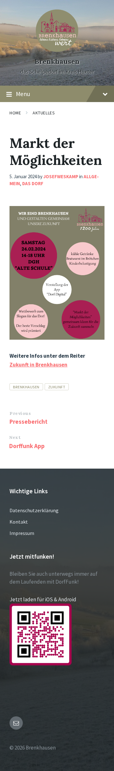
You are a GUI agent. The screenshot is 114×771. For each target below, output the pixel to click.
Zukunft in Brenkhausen (38, 364)
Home (15, 113)
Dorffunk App (27, 446)
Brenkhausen (57, 61)
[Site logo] (57, 49)
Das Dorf (32, 183)
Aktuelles (44, 113)
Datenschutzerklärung (34, 510)
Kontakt (19, 522)
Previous (20, 413)
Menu (23, 94)
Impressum (22, 533)
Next (15, 437)
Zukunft (57, 386)
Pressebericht (29, 421)
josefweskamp (60, 176)
